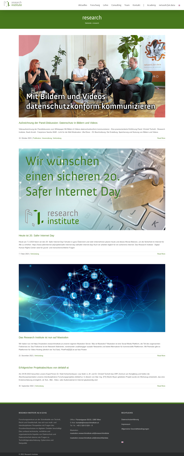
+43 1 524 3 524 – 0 (85, 425)
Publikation (37, 138)
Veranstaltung (47, 138)
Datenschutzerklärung (130, 419)
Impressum (125, 424)
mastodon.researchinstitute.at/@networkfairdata (89, 438)
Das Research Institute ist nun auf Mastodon (43, 337)
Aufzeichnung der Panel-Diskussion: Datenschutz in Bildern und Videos (58, 122)
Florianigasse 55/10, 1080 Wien (88, 420)
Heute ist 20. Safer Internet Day (36, 235)
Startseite (88, 23)
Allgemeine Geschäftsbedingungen (135, 429)
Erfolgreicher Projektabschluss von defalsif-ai (44, 367)
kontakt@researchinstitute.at (87, 423)
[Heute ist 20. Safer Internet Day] (92, 189)
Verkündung (57, 138)
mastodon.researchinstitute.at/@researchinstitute (89, 433)
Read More (161, 138)
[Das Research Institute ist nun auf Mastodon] (92, 298)
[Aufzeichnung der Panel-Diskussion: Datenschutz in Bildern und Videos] (92, 76)
